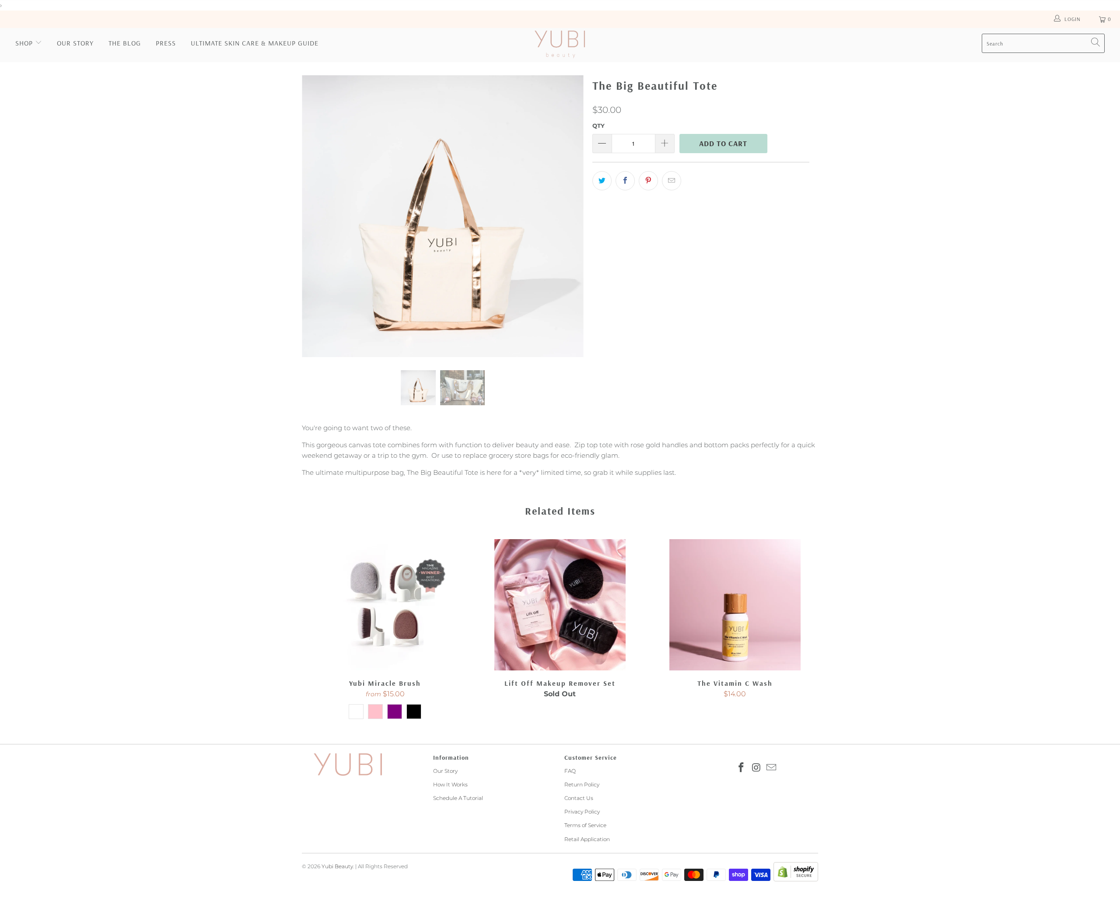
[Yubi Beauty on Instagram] (756, 768)
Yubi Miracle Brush (385, 604)
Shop (24, 43)
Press (166, 43)
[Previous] (316, 216)
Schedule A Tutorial (458, 798)
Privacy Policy (582, 811)
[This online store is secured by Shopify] (796, 879)
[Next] (568, 216)
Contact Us (578, 798)
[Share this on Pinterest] (648, 180)
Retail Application (587, 839)
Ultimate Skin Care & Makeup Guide (254, 43)
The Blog (124, 43)
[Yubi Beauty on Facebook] (741, 768)
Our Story (75, 43)
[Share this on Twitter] (602, 180)
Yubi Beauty (337, 866)
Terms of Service (585, 825)
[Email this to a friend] (671, 180)
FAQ (570, 771)
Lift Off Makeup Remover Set (560, 604)
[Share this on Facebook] (625, 180)
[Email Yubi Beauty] (771, 768)
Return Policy (581, 784)
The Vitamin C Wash (735, 604)
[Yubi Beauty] (560, 45)
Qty (598, 125)
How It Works (450, 784)
